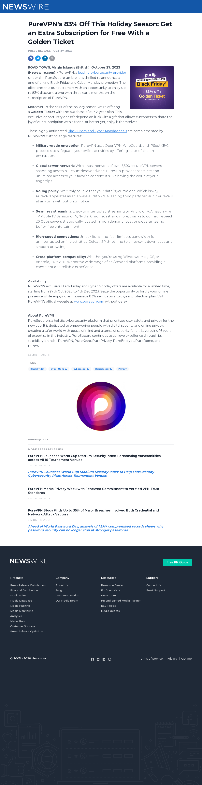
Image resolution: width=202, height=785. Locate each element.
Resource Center (112, 585)
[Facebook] (92, 659)
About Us (62, 585)
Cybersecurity (81, 369)
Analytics (16, 616)
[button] (195, 6)
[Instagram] (109, 659)
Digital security (103, 369)
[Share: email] (52, 58)
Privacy (122, 369)
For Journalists (110, 590)
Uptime (186, 658)
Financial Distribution (24, 590)
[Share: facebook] (31, 58)
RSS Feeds (108, 605)
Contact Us (153, 585)
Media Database (21, 600)
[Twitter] (98, 659)
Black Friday (37, 369)
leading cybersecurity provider (102, 72)
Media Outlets (110, 610)
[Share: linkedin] (45, 58)
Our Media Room (67, 600)
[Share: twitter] (38, 58)
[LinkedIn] (104, 659)
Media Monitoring (21, 610)
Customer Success (22, 626)
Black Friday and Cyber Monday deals (97, 131)
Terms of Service (151, 658)
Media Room (18, 621)
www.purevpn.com (89, 301)
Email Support (155, 590)
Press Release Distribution (28, 585)
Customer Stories (67, 595)
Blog (59, 590)
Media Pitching (20, 605)
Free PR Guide (177, 562)
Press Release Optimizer (26, 631)
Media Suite (18, 595)
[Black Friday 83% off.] (152, 87)
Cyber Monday (59, 369)
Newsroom (108, 595)
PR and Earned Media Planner (121, 600)
